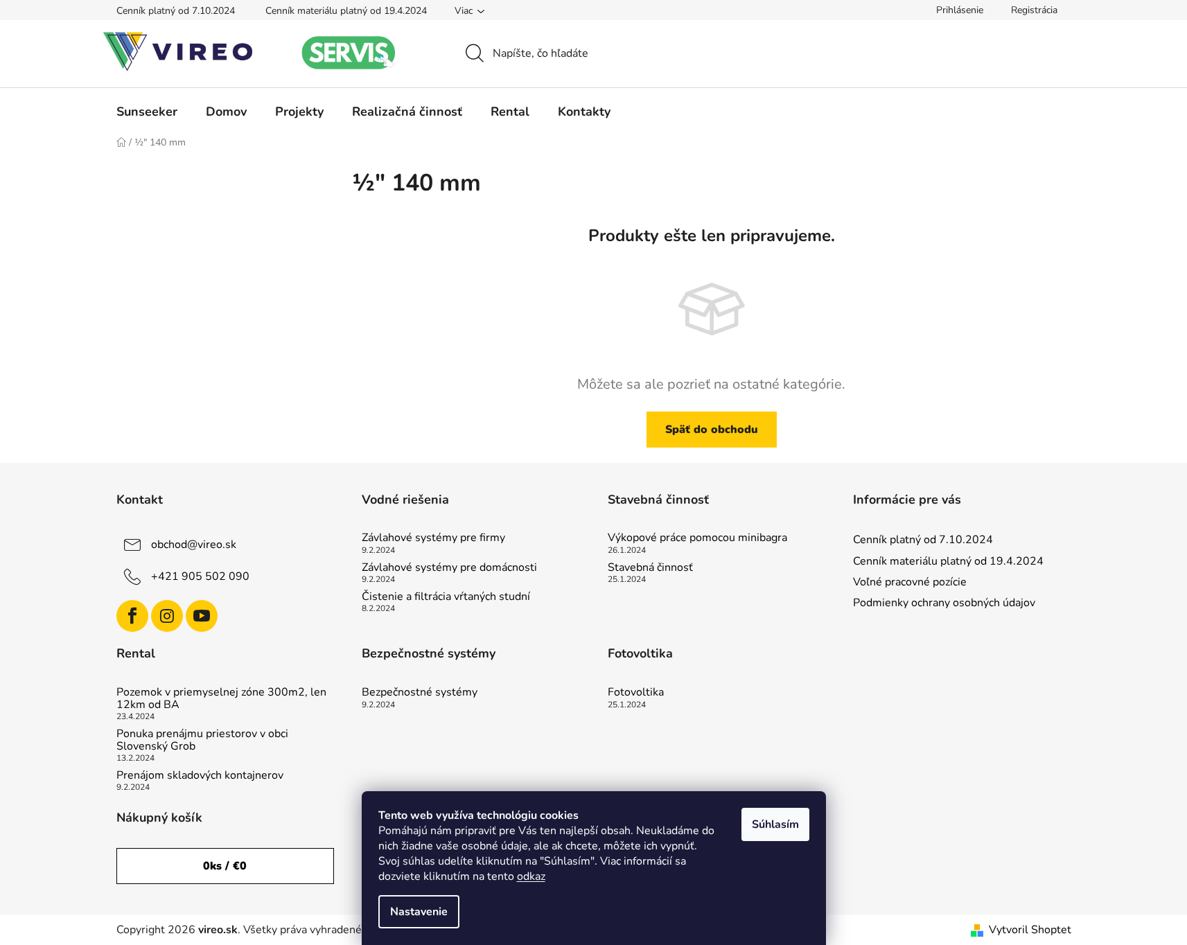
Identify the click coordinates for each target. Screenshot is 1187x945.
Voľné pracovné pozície (910, 582)
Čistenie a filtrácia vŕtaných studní (446, 597)
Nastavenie (419, 911)
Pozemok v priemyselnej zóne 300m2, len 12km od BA (221, 699)
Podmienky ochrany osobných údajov (944, 602)
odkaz (531, 876)
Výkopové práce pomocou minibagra (697, 538)
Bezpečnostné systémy (419, 693)
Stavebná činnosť (650, 568)
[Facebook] (132, 616)
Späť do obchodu (711, 429)
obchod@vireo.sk (193, 544)
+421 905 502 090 (200, 576)
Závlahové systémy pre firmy (433, 538)
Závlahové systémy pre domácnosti (449, 568)
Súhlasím (775, 824)
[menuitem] (147, 111)
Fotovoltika (636, 693)
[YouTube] (202, 616)
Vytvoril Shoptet (1030, 929)
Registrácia (1034, 10)
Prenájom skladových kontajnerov (199, 776)
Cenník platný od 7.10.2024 (175, 10)
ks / (225, 866)
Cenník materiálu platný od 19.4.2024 (346, 10)
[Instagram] (167, 616)
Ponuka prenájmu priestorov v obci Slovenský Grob (202, 740)
